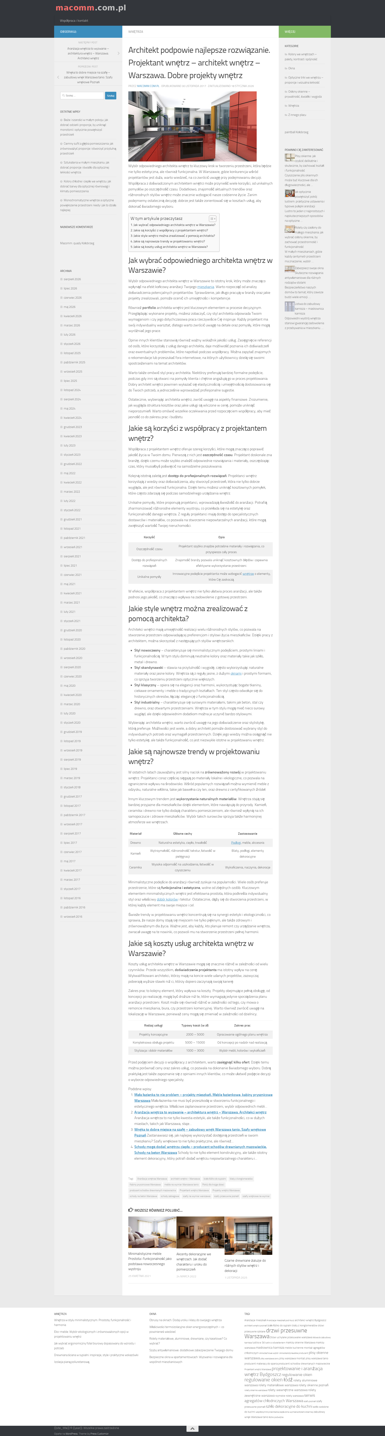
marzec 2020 (72, 704)
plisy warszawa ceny (269, 1358)
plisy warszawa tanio (317, 1358)
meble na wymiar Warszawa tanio (181, 1184)
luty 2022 (69, 501)
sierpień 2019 (72, 759)
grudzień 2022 (73, 464)
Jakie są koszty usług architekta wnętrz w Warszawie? (171, 247)
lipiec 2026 (70, 288)
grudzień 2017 (73, 796)
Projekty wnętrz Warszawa (226, 1190)
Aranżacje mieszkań (255, 1320)
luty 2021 (69, 612)
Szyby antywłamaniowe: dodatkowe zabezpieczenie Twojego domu (191, 1350)
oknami (236, 673)
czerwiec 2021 (73, 575)
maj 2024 (69, 408)
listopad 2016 (72, 898)
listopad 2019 (72, 741)
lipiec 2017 (70, 843)
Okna (291, 68)
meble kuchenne (294, 1347)
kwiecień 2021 (73, 593)
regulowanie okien (297, 1374)
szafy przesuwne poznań (226, 1196)
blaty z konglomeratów (241, 1178)
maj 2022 (69, 473)
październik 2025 (74, 362)
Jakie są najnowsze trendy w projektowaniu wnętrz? (169, 241)
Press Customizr (99, 1433)
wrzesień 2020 (73, 658)
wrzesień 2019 (73, 750)
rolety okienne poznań (313, 1385)
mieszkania (205, 287)
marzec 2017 (72, 879)
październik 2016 (74, 907)
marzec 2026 (72, 325)
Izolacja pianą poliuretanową (71, 1362)
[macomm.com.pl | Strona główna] (91, 8)
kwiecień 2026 (73, 316)
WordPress (72, 1433)
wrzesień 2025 (73, 371)
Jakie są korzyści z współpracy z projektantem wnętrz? (171, 230)
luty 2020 (69, 713)
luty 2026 (69, 334)
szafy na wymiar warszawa (196, 1196)
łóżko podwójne (276, 1417)
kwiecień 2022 (73, 482)
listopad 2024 (72, 390)
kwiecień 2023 (73, 436)
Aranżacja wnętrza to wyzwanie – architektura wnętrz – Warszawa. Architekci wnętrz (200, 1112)
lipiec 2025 (70, 381)
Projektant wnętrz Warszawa (194, 1190)
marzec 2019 (72, 778)
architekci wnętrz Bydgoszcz (310, 1320)
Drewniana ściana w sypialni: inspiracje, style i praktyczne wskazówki (96, 1355)
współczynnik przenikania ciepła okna (272, 1412)
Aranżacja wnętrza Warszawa (152, 1178)
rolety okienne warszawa (255, 1390)
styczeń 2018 (72, 787)
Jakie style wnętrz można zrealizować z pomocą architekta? (174, 236)
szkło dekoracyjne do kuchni (289, 1406)
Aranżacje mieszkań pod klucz (280, 1320)
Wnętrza (135, 32)
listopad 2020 (72, 639)
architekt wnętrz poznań (255, 1325)
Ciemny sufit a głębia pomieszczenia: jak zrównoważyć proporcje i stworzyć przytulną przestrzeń (88, 148)
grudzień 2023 (73, 427)
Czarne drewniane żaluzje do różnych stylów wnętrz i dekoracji (245, 1265)
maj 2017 (69, 861)
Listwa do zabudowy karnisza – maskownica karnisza (309, 308)
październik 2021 (74, 538)
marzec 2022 (72, 491)
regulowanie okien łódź (268, 1380)
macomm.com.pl (148, 86)
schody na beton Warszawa (143, 1196)
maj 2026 (69, 307)
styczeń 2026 (72, 344)
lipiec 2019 (70, 769)
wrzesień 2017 (73, 824)
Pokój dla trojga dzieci (213, 1184)
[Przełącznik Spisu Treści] (210, 218)
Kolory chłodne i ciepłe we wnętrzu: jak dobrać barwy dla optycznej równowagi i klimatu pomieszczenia (85, 186)
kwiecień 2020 (73, 695)
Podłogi (236, 843)
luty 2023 (69, 445)
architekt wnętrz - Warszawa (185, 1178)
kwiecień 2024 (73, 418)
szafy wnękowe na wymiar (256, 1196)
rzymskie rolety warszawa (289, 1395)
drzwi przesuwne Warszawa (275, 1333)
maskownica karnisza (270, 1347)
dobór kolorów (167, 899)
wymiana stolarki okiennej (301, 1412)
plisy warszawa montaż (292, 1358)
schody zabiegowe (170, 1196)
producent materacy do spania (261, 1363)
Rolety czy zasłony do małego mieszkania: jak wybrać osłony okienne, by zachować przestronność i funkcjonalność (304, 237)
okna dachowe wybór (269, 1353)
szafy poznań (310, 1401)
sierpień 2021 (72, 556)
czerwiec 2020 (73, 676)
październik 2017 (74, 815)
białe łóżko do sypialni (215, 1178)
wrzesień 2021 (73, 547)
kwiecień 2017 (73, 870)
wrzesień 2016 (73, 916)
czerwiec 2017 (73, 852)
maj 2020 (69, 685)
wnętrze (248, 574)
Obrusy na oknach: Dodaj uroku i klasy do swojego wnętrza (185, 1320)
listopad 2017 (72, 806)
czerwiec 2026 (73, 297)
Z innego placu (297, 115)
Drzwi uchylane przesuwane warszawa (291, 1337)
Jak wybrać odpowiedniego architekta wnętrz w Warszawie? (174, 225)
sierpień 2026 (72, 279)
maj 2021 (69, 584)
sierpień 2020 (72, 667)
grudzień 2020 (73, 630)
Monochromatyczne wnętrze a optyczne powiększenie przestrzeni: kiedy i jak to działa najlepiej (88, 205)
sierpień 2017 (72, 833)
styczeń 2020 (72, 722)
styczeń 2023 (72, 455)
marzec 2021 (72, 602)
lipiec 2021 (70, 565)
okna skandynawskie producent (293, 1353)
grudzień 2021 (73, 519)
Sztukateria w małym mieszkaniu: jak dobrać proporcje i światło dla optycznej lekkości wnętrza (84, 167)
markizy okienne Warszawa (300, 1342)
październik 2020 (74, 649)
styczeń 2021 (72, 621)
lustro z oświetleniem (275, 1342)
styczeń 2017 (72, 889)
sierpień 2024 (72, 399)
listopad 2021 (72, 528)
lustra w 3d (258, 1342)
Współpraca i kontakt (74, 20)
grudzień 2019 (73, 732)
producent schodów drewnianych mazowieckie (153, 1190)
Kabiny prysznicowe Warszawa (145, 1184)
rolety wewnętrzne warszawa (288, 1390)
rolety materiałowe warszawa (278, 1385)
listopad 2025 (72, 353)
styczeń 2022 (72, 510)
